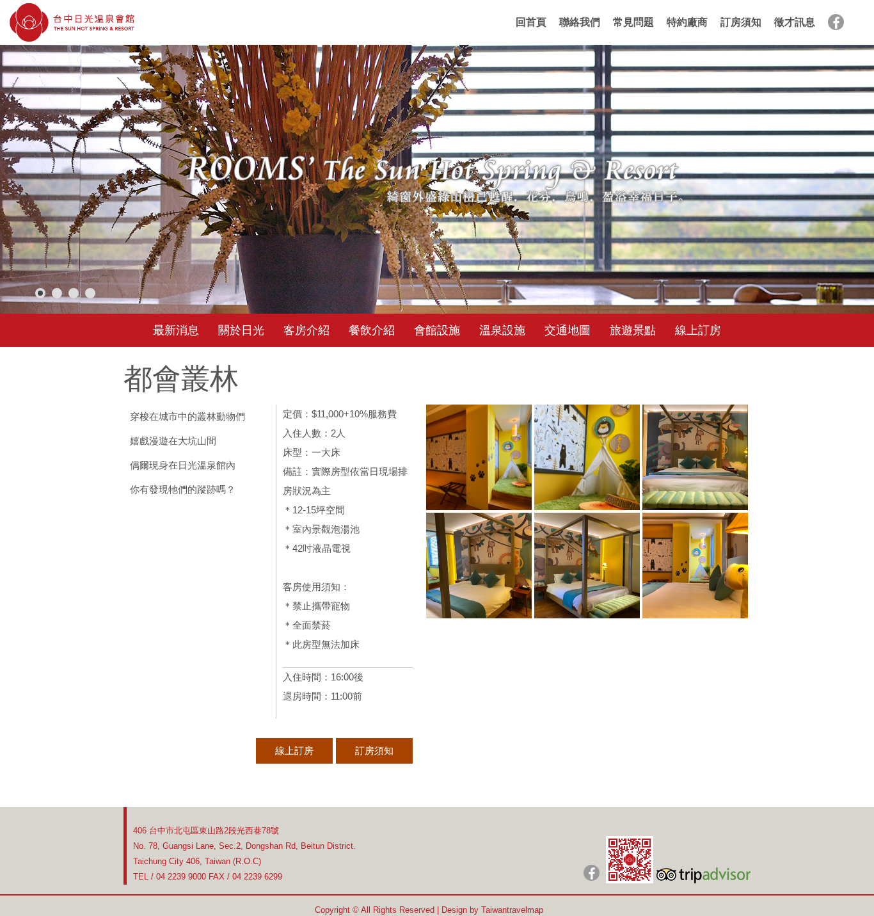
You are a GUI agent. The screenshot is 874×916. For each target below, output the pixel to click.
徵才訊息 (794, 22)
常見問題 (633, 22)
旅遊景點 (633, 330)
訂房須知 (740, 22)
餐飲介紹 (372, 330)
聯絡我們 (579, 22)
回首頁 (531, 22)
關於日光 (241, 330)
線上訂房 (698, 330)
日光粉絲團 (592, 873)
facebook (836, 22)
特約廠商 (687, 22)
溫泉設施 (502, 330)
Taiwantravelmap (512, 910)
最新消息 (176, 330)
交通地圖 (567, 330)
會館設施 (437, 330)
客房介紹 (306, 330)
